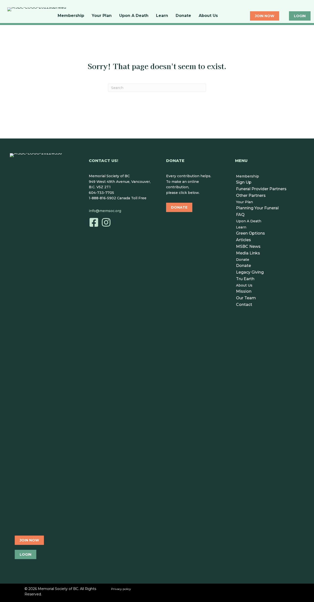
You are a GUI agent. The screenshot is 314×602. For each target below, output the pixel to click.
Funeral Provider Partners (261, 189)
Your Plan (102, 16)
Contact (244, 304)
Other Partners (251, 195)
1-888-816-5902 (102, 198)
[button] (94, 222)
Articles (243, 240)
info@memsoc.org (105, 211)
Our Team (246, 298)
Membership (71, 16)
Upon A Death (133, 16)
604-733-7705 (101, 192)
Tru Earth (245, 278)
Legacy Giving (250, 272)
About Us (208, 16)
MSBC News (248, 246)
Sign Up (243, 182)
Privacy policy (121, 589)
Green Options (250, 233)
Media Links (248, 253)
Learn (162, 16)
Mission (243, 291)
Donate (183, 16)
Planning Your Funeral (257, 208)
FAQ (240, 214)
